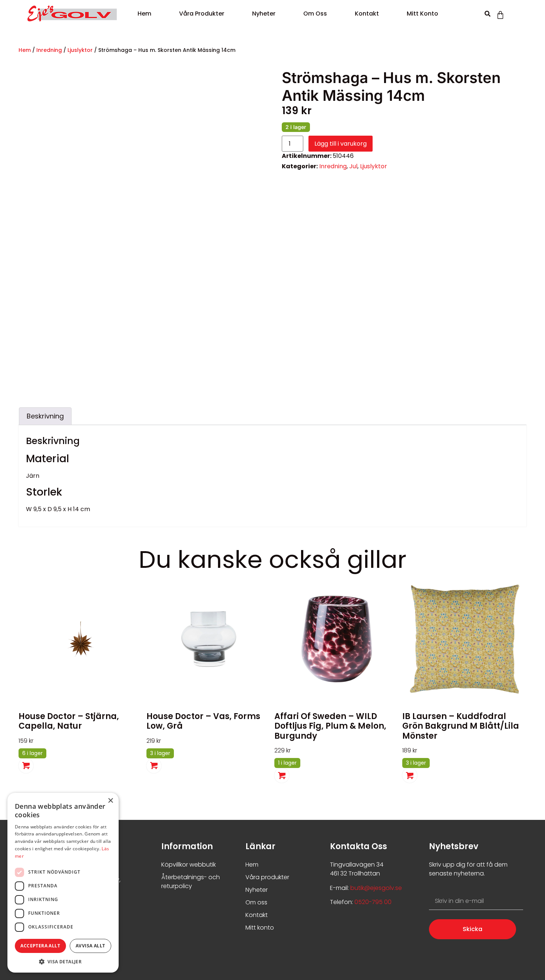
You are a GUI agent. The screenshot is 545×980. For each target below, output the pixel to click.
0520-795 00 (372, 902)
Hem (144, 13)
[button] (488, 14)
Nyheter (263, 13)
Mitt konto (422, 13)
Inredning (49, 50)
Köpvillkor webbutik (188, 864)
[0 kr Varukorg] (500, 15)
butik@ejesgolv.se (376, 888)
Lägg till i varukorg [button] (26, 765)
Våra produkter (201, 13)
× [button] (110, 801)
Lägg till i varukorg (340, 143)
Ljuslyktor (80, 50)
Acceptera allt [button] (40, 946)
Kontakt (367, 13)
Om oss (315, 13)
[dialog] (63, 883)
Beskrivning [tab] (45, 416)
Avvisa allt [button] (90, 946)
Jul (353, 166)
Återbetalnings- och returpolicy (190, 881)
